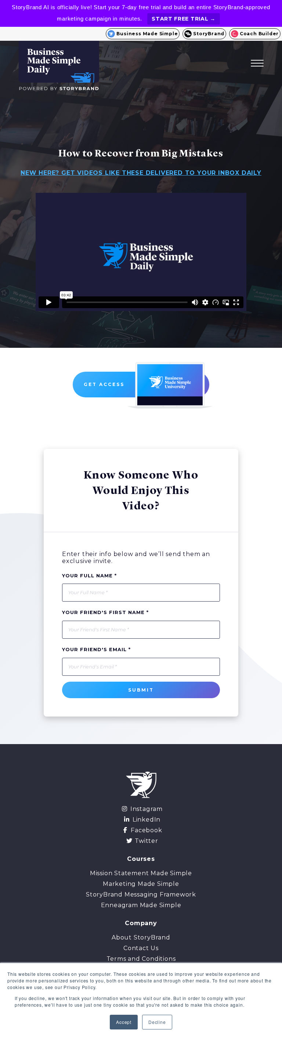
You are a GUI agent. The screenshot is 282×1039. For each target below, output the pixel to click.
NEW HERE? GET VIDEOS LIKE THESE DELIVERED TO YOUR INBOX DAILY (141, 172)
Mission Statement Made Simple (141, 873)
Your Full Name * (89, 575)
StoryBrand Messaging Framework (141, 894)
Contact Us (141, 948)
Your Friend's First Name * (105, 612)
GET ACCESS (105, 384)
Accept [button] (123, 1022)
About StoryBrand (141, 937)
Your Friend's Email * (96, 649)
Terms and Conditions (141, 958)
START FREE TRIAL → (184, 18)
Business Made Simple (147, 33)
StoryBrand (208, 33)
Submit (141, 690)
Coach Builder (259, 33)
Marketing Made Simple (141, 883)
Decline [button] (157, 1022)
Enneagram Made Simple (141, 905)
